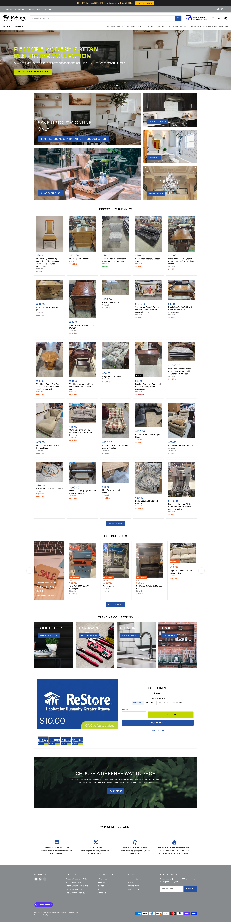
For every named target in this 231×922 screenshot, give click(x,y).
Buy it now (157, 723)
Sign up (190, 888)
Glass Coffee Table (110, 303)
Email (205, 19)
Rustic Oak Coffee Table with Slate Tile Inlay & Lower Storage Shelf (180, 309)
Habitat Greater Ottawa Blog (77, 886)
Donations (21, 9)
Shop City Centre (155, 26)
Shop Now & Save (28, 68)
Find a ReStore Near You (75, 893)
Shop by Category (12, 26)
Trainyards (40, 312)
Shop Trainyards (134, 26)
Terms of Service (135, 879)
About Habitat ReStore (74, 882)
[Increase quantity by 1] (143, 714)
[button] (216, 18)
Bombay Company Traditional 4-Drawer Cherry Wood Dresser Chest (148, 386)
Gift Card (157, 688)
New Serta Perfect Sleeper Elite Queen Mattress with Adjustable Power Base (179, 371)
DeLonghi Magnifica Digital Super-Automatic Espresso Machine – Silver (179, 506)
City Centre (172, 450)
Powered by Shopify (41, 915)
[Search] (178, 18)
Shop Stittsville (114, 26)
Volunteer (31, 9)
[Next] (201, 570)
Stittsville (39, 269)
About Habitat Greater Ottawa (77, 879)
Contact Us (47, 9)
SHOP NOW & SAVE (144, 3)
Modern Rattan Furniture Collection (209, 26)
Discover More (115, 523)
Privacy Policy (134, 882)
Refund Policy (133, 886)
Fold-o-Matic (108, 586)
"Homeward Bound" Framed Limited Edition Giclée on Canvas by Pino (147, 309)
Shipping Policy (134, 889)
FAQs (38, 9)
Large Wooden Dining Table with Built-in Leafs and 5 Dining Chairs (181, 261)
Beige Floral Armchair (111, 377)
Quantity (125, 709)
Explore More (115, 605)
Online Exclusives (177, 26)
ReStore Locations (9, 9)
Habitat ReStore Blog (74, 889)
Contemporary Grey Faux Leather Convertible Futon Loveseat (80, 432)
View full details (157, 730)
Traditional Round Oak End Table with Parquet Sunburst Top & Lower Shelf (48, 386)
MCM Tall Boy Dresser (78, 259)
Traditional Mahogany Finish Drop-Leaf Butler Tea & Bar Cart (81, 386)
